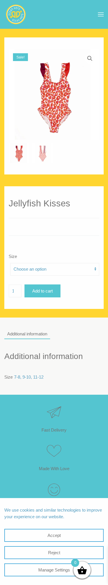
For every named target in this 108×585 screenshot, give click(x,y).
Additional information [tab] (27, 333)
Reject (54, 552)
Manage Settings (54, 569)
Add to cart (42, 290)
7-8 (17, 377)
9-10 (26, 377)
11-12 (38, 377)
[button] (101, 14)
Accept (54, 535)
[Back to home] (15, 14)
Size (13, 256)
